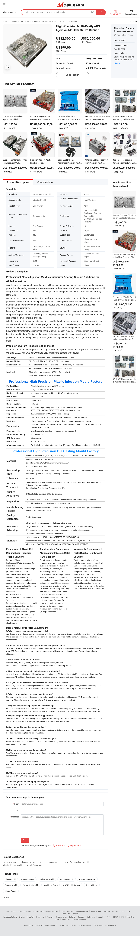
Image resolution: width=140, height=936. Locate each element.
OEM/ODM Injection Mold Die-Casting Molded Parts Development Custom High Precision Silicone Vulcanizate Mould (124, 380)
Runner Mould (11, 885)
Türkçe (56, 919)
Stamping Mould (67, 879)
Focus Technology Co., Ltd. (52, 925)
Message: (14, 816)
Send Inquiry (72, 74)
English (22, 917)
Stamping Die (52, 862)
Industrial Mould (47, 879)
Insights (75, 914)
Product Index (125, 911)
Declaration (98, 925)
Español (30, 917)
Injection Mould (27, 879)
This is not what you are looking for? (36, 845)
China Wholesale (67, 911)
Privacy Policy (110, 925)
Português (40, 917)
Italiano (72, 917)
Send (25, 840)
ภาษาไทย (130, 917)
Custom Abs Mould (87, 879)
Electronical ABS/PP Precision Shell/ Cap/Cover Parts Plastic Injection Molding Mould (124, 298)
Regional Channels (111, 911)
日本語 (115, 917)
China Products (25, 911)
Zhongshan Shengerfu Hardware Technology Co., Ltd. (124, 31)
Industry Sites (96, 911)
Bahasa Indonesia (79, 919)
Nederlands (91, 917)
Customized (89, 235)
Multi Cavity (38, 206)
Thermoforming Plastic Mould (76, 862)
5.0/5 (122, 40)
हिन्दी (122, 917)
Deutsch (81, 917)
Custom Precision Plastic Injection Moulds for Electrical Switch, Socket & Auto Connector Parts (124, 216)
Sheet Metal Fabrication (31, 862)
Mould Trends (10, 891)
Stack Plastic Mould (35, 865)
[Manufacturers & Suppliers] (70, 4)
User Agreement (85, 925)
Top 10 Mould (91, 885)
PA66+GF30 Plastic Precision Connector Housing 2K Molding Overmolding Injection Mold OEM (124, 337)
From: (16, 804)
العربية (100, 917)
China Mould (10, 879)
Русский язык (61, 917)
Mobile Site (66, 914)
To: (18, 810)
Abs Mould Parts (50, 885)
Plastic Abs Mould (30, 885)
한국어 (107, 917)
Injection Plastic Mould (12, 865)
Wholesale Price (82, 911)
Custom (36, 265)
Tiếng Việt (66, 919)
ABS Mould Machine (71, 885)
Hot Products (11, 911)
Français (50, 917)
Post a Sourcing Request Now (67, 845)
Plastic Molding (9, 862)
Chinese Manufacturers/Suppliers (45, 911)
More (116, 63)
